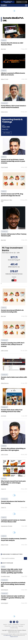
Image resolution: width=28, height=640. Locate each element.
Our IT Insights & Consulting (7, 2)
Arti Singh (3, 416)
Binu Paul (3, 49)
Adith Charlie (4, 350)
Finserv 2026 (6, 127)
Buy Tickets (6, 133)
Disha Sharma (4, 200)
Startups (4, 40)
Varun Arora (4, 112)
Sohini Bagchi (4, 639)
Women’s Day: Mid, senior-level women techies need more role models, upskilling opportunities (12, 620)
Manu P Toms (4, 79)
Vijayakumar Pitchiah (6, 566)
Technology (4, 103)
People (3, 616)
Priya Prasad (4, 167)
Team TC (3, 489)
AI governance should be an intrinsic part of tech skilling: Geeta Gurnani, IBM (13, 633)
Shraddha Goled (5, 626)
